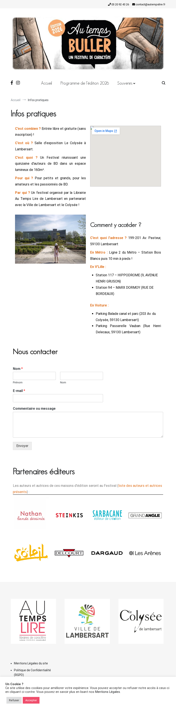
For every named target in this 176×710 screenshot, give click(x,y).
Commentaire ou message (34, 409)
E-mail (19, 391)
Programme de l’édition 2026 (85, 83)
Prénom (18, 382)
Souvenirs (124, 83)
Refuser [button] (14, 700)
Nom (18, 369)
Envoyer (22, 446)
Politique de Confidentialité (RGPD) (32, 672)
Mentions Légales (107, 692)
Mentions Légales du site (31, 663)
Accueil (46, 83)
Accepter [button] (31, 700)
